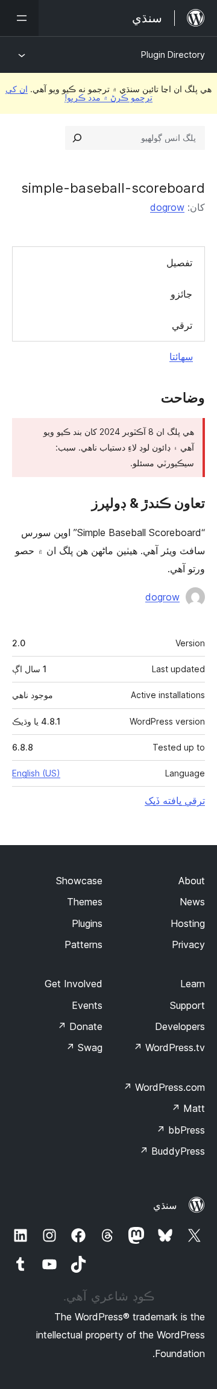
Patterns (83, 944)
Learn (192, 984)
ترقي (182, 325)
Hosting (188, 923)
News (192, 902)
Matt (188, 1108)
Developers (180, 1026)
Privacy (188, 944)
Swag (84, 1047)
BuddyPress (172, 1151)
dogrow (167, 207)
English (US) (36, 773)
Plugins (87, 923)
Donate (79, 1026)
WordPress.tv (169, 1047)
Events (87, 1005)
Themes (84, 902)
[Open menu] (19, 18)
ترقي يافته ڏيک (175, 800)
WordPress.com (164, 1087)
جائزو (181, 294)
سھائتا (181, 357)
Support (187, 1005)
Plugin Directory (173, 54)
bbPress (180, 1130)
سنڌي (165, 1205)
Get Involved (73, 984)
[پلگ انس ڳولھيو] (77, 138)
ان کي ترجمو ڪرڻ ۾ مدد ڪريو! (79, 93)
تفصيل (179, 263)
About (191, 881)
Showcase (79, 881)
